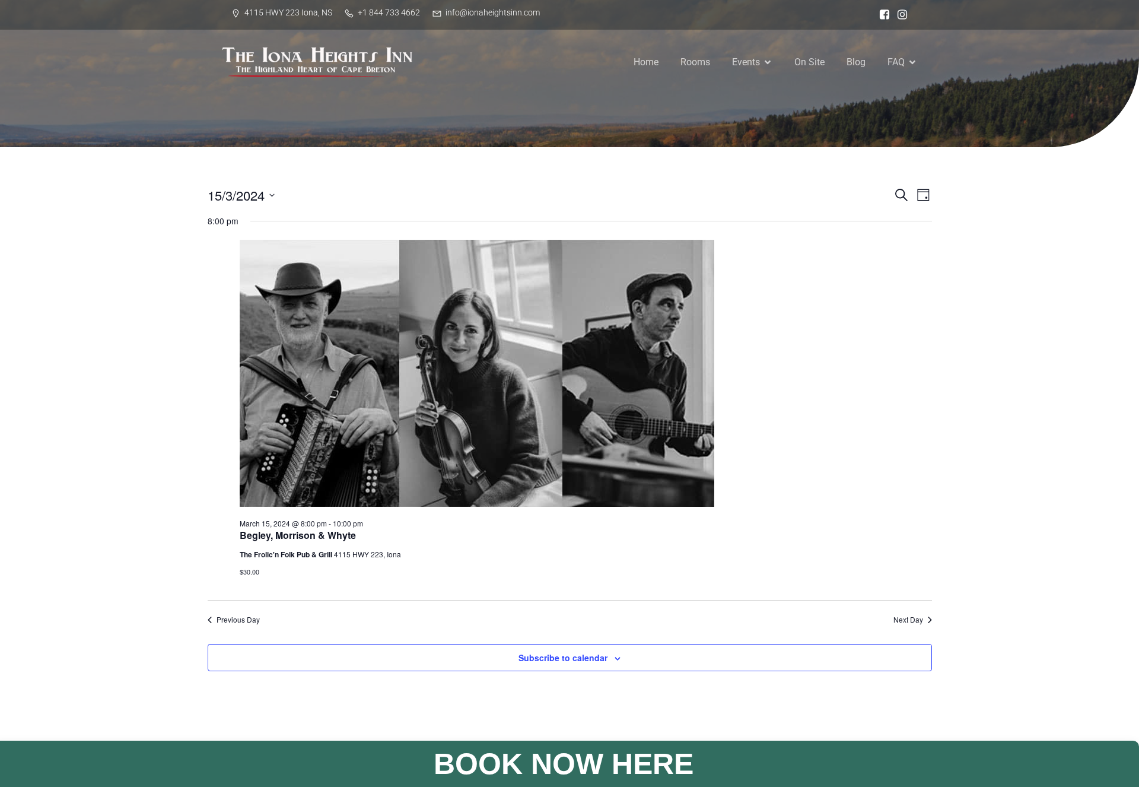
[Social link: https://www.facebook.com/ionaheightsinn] (881, 15)
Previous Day (238, 619)
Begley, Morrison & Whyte (298, 535)
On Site (809, 62)
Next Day (908, 619)
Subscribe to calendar (562, 658)
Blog (856, 62)
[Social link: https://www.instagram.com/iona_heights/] (899, 15)
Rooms (695, 62)
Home (646, 62)
